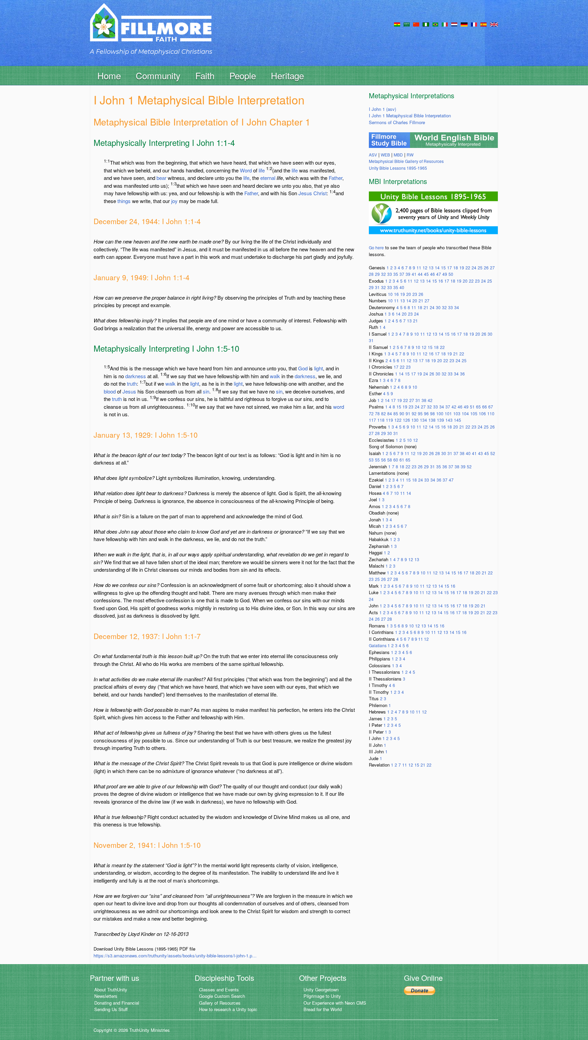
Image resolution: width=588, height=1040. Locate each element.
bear (161, 177)
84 (389, 413)
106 (482, 413)
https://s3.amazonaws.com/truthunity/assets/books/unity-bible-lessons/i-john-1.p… (175, 955)
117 (372, 420)
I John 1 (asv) (382, 109)
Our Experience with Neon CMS (335, 1003)
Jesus (305, 193)
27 (492, 267)
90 (401, 413)
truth (132, 383)
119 (389, 420)
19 (461, 267)
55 (377, 460)
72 (371, 413)
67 (490, 406)
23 (477, 281)
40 (401, 287)
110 (490, 413)
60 (395, 460)
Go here (376, 247)
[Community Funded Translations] (494, 23)
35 (395, 274)
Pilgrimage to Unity (322, 996)
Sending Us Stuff (111, 1009)
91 (408, 413)
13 (431, 267)
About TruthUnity (110, 989)
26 (486, 267)
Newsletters (105, 996)
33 (389, 274)
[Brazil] (435, 23)
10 (390, 294)
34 (456, 307)
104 (465, 413)
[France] (474, 23)
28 (371, 274)
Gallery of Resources (220, 1003)
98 (432, 413)
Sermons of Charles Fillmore (397, 122)
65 (478, 406)
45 (426, 274)
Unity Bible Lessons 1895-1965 (398, 168)
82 (383, 413)
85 (395, 413)
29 (377, 274)
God (303, 368)
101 (448, 413)
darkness (135, 376)
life (262, 170)
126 (406, 420)
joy (174, 200)
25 (480, 267)
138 (432, 420)
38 (424, 400)
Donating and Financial (116, 1003)
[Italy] (445, 23)
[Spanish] (483, 23)
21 (421, 300)
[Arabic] (407, 23)
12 (425, 267)
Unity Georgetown (321, 989)
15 (443, 267)
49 (444, 274)
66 (484, 406)
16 (440, 281)
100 (439, 413)
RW (410, 154)
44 (420, 274)
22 (468, 267)
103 (456, 413)
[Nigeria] (426, 23)
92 (414, 413)
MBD (398, 154)
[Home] (151, 28)
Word (246, 170)
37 (401, 274)
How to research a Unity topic (228, 1009)
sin (206, 391)
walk (275, 376)
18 (455, 267)
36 (462, 373)
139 (440, 420)
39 (408, 274)
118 (381, 420)
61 (401, 460)
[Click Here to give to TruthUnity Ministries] (419, 990)
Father (335, 177)
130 (415, 420)
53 (371, 460)
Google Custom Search (222, 996)
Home (109, 75)
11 (418, 267)
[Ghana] (397, 23)
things (124, 200)
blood (110, 391)
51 (472, 406)
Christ (320, 193)
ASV (373, 154)
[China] (416, 23)
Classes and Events (219, 989)
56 (383, 460)
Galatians (378, 645)
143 (449, 420)
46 (432, 274)
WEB (385, 154)
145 (457, 420)
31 (377, 287)
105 (473, 413)
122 (398, 420)
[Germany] (464, 23)
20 (465, 281)
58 (389, 460)
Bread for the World (323, 1009)
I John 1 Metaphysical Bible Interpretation (410, 115)
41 (414, 274)
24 (474, 267)
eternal (267, 177)
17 (449, 267)
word (338, 406)
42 (430, 400)
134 (423, 420)
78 (377, 413)
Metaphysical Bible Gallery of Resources (406, 161)
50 (450, 274)
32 (383, 274)
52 (492, 453)
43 (480, 453)
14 (437, 267)
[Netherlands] (454, 23)
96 (426, 413)
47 (438, 274)
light (318, 368)
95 (420, 413)
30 (438, 307)
